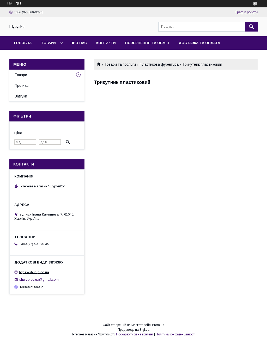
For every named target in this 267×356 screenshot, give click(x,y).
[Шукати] (251, 27)
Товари (48, 43)
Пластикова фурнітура (159, 64)
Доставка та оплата (199, 43)
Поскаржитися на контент (134, 334)
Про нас (78, 43)
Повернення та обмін (147, 43)
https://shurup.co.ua (34, 272)
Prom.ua (158, 325)
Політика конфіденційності (175, 334)
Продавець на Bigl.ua (133, 330)
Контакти (106, 43)
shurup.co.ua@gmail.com (39, 279)
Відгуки (21, 96)
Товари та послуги (120, 64)
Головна (23, 43)
